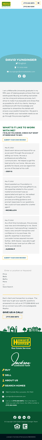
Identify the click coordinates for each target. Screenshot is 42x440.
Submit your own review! (15, 140)
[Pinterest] (28, 417)
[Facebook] (19, 76)
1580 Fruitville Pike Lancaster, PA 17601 (19, 392)
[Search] (3, 284)
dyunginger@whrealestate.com (22, 71)
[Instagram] (24, 76)
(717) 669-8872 (28, 3)
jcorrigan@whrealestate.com (16, 396)
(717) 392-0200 (11, 405)
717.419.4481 (22, 67)
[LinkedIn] (24, 417)
